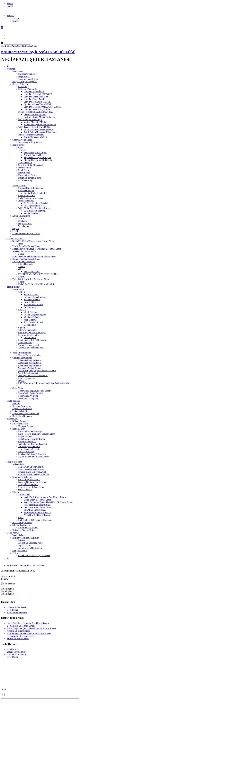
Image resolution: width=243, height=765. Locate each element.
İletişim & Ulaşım (14, 462)
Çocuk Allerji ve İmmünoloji (30, 347)
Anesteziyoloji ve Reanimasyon (32, 332)
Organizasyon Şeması (22, 140)
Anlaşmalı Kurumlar (27, 441)
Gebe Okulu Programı (28, 396)
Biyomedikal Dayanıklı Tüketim (38, 160)
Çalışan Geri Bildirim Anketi (30, 467)
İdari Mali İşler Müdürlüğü (30, 119)
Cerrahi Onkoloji (25, 342)
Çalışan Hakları (25, 162)
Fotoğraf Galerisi (19, 550)
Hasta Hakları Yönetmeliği (30, 431)
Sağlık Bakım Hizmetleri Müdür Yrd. (40, 132)
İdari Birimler (18, 145)
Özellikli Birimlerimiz (22, 358)
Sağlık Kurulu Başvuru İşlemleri (32, 444)
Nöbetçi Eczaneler (20, 421)
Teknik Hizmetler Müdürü (35, 137)
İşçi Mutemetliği (25, 180)
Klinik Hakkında (25, 264)
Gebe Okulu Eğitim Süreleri (30, 393)
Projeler (15, 228)
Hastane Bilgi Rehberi (22, 522)
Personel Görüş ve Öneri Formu (32, 482)
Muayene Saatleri (20, 423)
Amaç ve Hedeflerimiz (28, 79)
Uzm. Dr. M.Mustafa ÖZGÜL (37, 102)
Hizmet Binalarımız (15, 238)
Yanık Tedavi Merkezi (28, 373)
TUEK (21, 218)
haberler (21, 266)
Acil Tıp (21, 292)
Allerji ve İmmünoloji (27, 330)
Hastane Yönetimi (20, 84)
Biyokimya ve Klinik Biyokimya (32, 340)
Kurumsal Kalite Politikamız (30, 188)
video (20, 244)
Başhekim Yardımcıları (28, 89)
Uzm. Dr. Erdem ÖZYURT (36, 96)
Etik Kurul (22, 221)
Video (15, 553)
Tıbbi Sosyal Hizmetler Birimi (31, 439)
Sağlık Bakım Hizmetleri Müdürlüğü (34, 127)
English (10, 6)
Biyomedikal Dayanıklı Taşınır (37, 157)
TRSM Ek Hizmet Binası (23, 261)
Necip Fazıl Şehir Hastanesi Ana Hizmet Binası (33, 241)
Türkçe (10, 3)
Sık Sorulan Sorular (21, 525)
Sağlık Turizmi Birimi (22, 408)
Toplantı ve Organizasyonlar (30, 543)
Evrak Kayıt (23, 170)
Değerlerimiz (24, 76)
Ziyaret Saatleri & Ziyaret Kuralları (33, 456)
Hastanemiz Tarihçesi (27, 74)
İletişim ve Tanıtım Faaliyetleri (25, 538)
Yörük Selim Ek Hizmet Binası (26, 246)
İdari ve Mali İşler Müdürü (35, 122)
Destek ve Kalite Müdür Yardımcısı (39, 117)
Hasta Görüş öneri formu (29, 479)
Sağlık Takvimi (25, 545)
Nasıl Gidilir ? (30, 302)
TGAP (15, 231)
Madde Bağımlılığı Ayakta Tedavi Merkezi (37, 370)
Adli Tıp (22, 309)
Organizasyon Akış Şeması (30, 142)
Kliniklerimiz (18, 289)
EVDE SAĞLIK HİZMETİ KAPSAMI (36, 284)
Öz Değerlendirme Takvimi (36, 203)
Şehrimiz (16, 403)
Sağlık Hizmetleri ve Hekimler (25, 413)
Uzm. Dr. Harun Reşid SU (35, 99)
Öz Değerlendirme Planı (34, 205)
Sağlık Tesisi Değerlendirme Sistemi (34, 208)
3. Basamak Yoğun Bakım (29, 360)
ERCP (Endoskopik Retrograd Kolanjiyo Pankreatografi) (43, 383)
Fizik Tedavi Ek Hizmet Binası (37, 505)
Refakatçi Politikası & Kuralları (32, 454)
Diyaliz (21, 380)
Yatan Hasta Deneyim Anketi (31, 469)
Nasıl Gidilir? (24, 494)
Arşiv (20, 147)
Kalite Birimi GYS (26, 195)
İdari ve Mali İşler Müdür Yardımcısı (40, 124)
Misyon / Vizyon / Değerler (24, 81)
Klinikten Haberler (32, 299)
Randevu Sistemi (31, 449)
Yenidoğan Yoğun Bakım (29, 368)
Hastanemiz (17, 71)
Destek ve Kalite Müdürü (35, 114)
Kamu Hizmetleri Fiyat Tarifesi (26, 233)
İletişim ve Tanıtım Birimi (29, 178)
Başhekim (22, 86)
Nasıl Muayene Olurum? (29, 446)
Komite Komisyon (32, 213)
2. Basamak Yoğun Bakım (29, 363)
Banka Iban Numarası (22, 416)
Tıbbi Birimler (13, 287)
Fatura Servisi (24, 173)
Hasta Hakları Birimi (27, 175)
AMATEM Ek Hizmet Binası (37, 515)
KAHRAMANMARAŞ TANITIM (34, 555)
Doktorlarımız (30, 307)
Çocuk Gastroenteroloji (28, 345)
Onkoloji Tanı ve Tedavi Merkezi (33, 375)
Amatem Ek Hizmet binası (24, 251)
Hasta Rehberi (18, 429)
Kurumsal (11, 69)
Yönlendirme (12, 418)
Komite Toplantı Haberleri (35, 193)
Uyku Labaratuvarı (26, 378)
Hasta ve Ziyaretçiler (21, 406)
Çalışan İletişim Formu (28, 484)
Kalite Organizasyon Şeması (30, 198)
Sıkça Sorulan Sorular (33, 304)
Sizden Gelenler (25, 489)
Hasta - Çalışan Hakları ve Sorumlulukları (36, 434)
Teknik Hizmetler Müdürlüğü (31, 135)
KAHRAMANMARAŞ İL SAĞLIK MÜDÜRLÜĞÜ (38, 52)
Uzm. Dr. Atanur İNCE (34, 91)
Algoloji (21, 327)
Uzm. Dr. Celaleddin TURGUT (38, 94)
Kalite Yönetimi (19, 185)
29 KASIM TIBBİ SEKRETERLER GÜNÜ (27, 565)
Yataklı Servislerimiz (21, 353)
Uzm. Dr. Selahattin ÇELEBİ (37, 109)
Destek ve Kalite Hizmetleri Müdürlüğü (35, 112)
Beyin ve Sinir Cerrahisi (28, 335)
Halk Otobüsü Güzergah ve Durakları (34, 520)
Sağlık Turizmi (13, 401)
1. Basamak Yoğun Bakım (29, 365)
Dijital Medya (13, 533)
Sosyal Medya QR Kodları (30, 548)
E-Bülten (22, 540)
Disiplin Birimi (24, 167)
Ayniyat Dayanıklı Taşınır (35, 152)
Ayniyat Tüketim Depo (34, 155)
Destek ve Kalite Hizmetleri (30, 165)
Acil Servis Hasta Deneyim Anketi (33, 474)
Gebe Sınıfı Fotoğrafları (28, 398)
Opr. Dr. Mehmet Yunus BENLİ (38, 104)
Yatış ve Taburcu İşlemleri (29, 355)
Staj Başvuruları (25, 223)
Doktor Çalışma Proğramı (35, 297)
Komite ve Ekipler (26, 190)
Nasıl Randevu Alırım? (28, 527)
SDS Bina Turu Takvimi (34, 211)
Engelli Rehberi (25, 436)
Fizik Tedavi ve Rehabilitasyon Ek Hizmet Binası (34, 256)
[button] (11, 15)
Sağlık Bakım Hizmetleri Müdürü (38, 129)
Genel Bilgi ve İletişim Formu (31, 487)
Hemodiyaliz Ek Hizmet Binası (26, 259)
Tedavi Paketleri (19, 411)
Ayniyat (21, 150)
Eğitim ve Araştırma (21, 216)
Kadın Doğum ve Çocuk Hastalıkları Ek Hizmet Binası (36, 249)
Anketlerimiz (18, 464)
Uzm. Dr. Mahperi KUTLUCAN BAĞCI (42, 107)
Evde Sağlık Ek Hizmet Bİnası (37, 512)
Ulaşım (21, 254)
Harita (20, 517)
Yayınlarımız (23, 226)
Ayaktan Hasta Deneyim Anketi (32, 472)
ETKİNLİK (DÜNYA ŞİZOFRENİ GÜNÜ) (38, 274)
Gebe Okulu (17, 388)
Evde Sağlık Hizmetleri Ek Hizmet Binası (30, 279)
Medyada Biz (18, 535)
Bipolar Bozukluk (32, 271)
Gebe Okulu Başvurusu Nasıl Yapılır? (34, 391)
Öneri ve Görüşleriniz (22, 477)
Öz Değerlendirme (26, 200)
